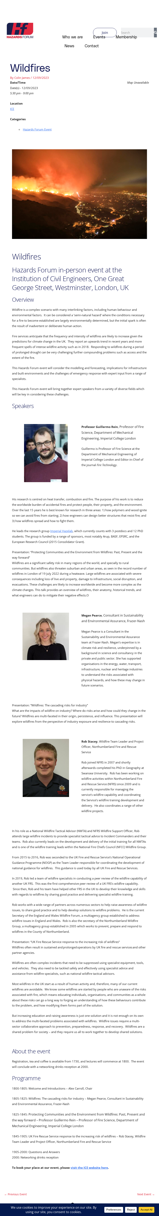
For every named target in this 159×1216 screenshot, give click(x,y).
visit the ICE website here (89, 1168)
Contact (92, 45)
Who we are (72, 36)
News (69, 45)
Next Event (146, 1194)
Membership (126, 36)
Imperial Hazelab (61, 531)
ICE (12, 109)
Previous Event (15, 1194)
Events (99, 36)
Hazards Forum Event (37, 129)
